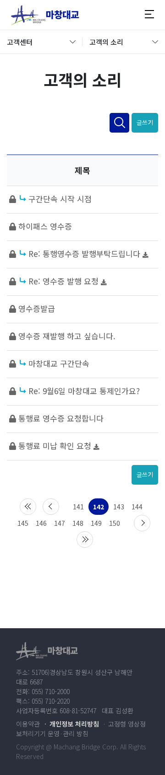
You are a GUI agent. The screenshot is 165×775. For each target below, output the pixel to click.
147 (59, 523)
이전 (51, 506)
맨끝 (85, 539)
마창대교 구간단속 (58, 363)
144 (137, 506)
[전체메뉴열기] (149, 14)
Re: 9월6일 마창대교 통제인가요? (84, 390)
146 (41, 523)
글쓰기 (145, 122)
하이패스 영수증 (45, 226)
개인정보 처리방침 (74, 723)
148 (77, 523)
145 (22, 523)
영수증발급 (36, 308)
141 (78, 506)
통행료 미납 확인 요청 (56, 445)
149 (96, 523)
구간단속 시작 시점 (60, 198)
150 (114, 523)
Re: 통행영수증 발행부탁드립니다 (85, 253)
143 (118, 506)
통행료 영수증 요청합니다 (61, 418)
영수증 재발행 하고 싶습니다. (67, 336)
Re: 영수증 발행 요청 (64, 281)
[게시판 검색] (119, 123)
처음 (28, 506)
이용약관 (28, 723)
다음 (142, 523)
